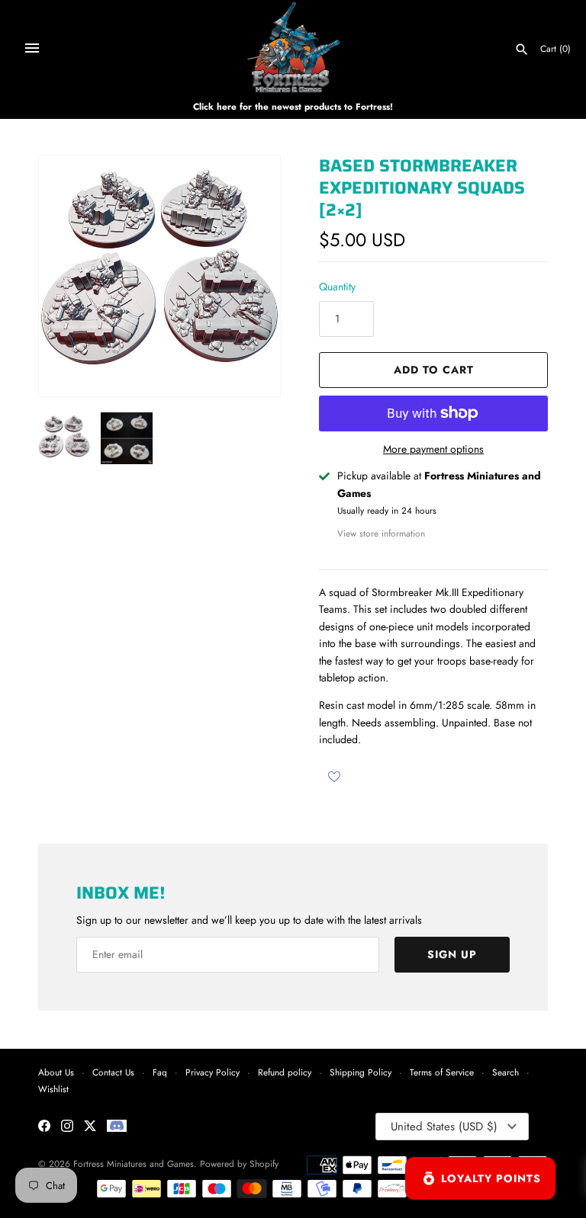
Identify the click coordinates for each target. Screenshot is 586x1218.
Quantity (337, 286)
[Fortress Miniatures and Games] (293, 47)
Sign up (452, 954)
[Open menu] (32, 48)
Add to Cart (434, 369)
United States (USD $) (444, 1126)
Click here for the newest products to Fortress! (293, 106)
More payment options (433, 449)
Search (505, 1072)
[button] (248, 276)
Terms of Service (442, 1072)
